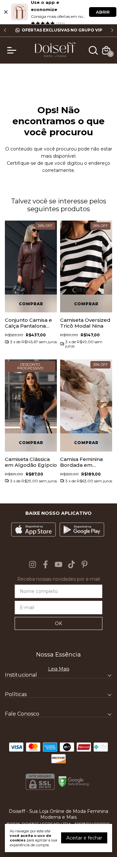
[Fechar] (6, 12)
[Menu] (13, 50)
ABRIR (103, 12)
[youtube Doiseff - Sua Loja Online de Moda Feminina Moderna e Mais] (58, 564)
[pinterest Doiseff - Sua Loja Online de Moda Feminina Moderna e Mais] (84, 564)
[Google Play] (82, 530)
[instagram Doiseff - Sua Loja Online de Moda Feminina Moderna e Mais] (32, 564)
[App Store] (33, 530)
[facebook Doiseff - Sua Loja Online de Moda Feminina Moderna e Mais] (45, 564)
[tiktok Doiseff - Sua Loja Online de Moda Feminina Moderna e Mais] (71, 564)
